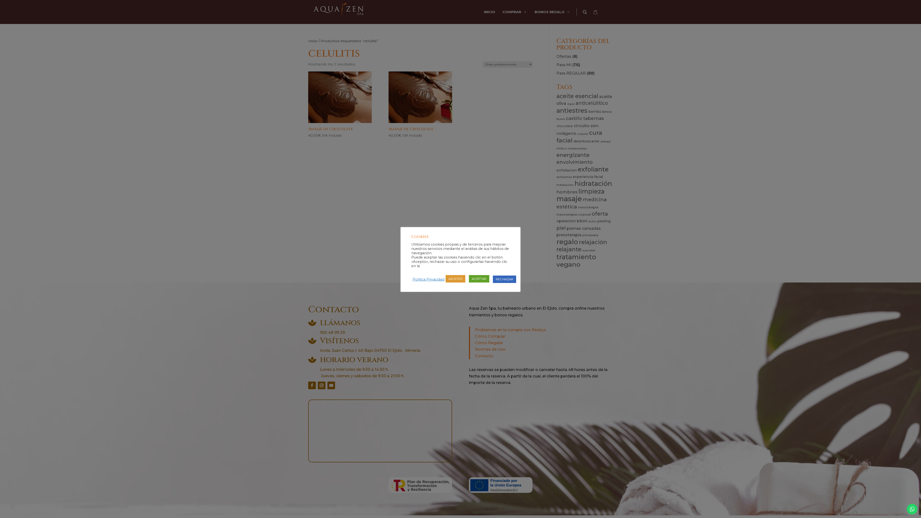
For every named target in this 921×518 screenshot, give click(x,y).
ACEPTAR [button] (479, 279)
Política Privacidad (428, 279)
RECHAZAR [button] (504, 279)
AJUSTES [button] (455, 279)
